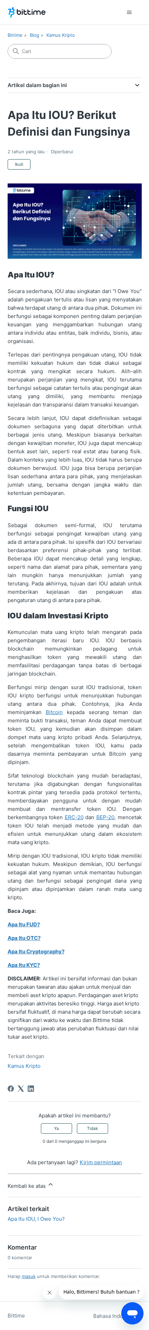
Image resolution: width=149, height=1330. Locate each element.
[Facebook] (11, 1089)
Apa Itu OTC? (24, 938)
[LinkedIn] (31, 1089)
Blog (34, 35)
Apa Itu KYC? (24, 965)
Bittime (15, 35)
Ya (56, 1128)
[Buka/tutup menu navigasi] (129, 12)
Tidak (92, 1128)
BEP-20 (105, 817)
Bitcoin (54, 712)
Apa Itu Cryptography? (36, 951)
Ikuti (19, 164)
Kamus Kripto (60, 35)
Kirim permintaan (101, 1162)
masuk (29, 1276)
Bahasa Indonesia (115, 1316)
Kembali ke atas (27, 1186)
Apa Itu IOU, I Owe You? (36, 1219)
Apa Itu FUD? (24, 924)
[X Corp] (21, 1089)
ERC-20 (74, 817)
